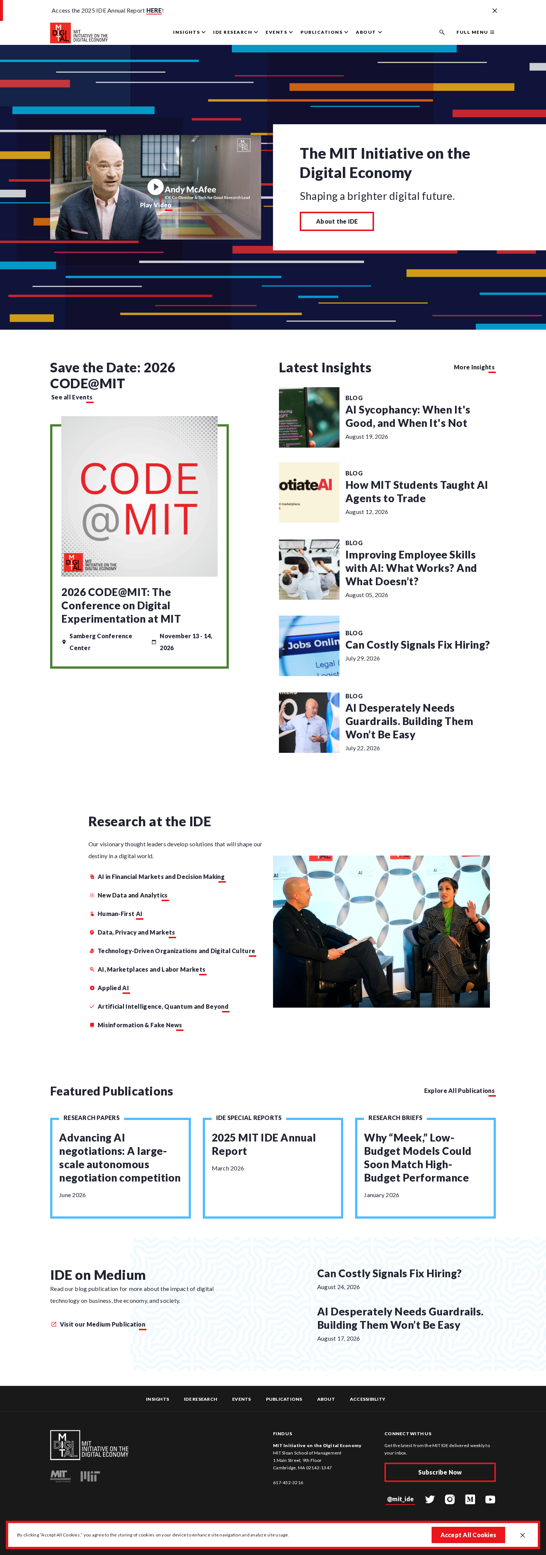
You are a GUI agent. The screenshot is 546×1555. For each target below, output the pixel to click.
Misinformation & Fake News (140, 1024)
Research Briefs (395, 1117)
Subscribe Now (440, 1472)
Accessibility (367, 1399)
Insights (157, 1399)
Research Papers (92, 1117)
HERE (154, 10)
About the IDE (337, 221)
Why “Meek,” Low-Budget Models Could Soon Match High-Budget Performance (418, 1157)
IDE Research (200, 1399)
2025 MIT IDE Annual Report (264, 1144)
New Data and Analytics (133, 895)
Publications (284, 1399)
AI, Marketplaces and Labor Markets (151, 969)
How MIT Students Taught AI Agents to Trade (416, 491)
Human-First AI (120, 913)
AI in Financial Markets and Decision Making (161, 876)
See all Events (71, 397)
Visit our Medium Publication (101, 1324)
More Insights (474, 366)
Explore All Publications (459, 1090)
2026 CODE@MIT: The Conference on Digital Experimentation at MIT (121, 605)
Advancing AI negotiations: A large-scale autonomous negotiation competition (120, 1157)
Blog (354, 397)
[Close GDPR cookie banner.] (522, 1535)
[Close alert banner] (494, 11)
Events (241, 1399)
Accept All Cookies (469, 1534)
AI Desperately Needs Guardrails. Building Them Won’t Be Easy (409, 721)
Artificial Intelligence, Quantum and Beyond (163, 1006)
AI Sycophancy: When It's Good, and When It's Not (408, 416)
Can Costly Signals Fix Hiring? (417, 644)
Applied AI (113, 987)
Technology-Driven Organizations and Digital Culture (176, 950)
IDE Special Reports (249, 1117)
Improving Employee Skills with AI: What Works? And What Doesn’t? (411, 567)
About (326, 1399)
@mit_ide (400, 1498)
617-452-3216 (288, 1482)
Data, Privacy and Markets (136, 932)
